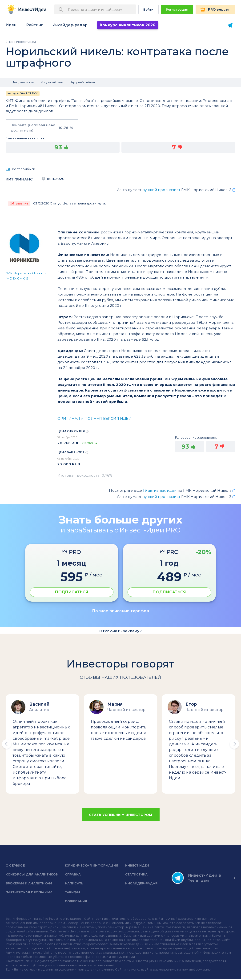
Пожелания (76, 901)
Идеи (11, 25)
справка (73, 874)
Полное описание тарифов (120, 611)
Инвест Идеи (137, 865)
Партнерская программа (29, 892)
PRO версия (219, 9)
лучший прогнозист (161, 190)
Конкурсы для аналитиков (32, 874)
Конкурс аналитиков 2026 (128, 25)
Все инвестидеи (22, 42)
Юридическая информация (91, 865)
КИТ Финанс (19, 179)
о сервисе (15, 865)
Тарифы (72, 892)
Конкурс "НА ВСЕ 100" (23, 93)
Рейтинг (34, 25)
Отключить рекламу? (120, 631)
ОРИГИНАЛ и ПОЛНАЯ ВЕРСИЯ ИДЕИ (94, 418)
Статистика (136, 874)
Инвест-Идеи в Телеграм (204, 878)
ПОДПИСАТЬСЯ (71, 592)
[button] (6, 744)
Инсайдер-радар (70, 25)
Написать (74, 883)
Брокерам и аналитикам (29, 883)
